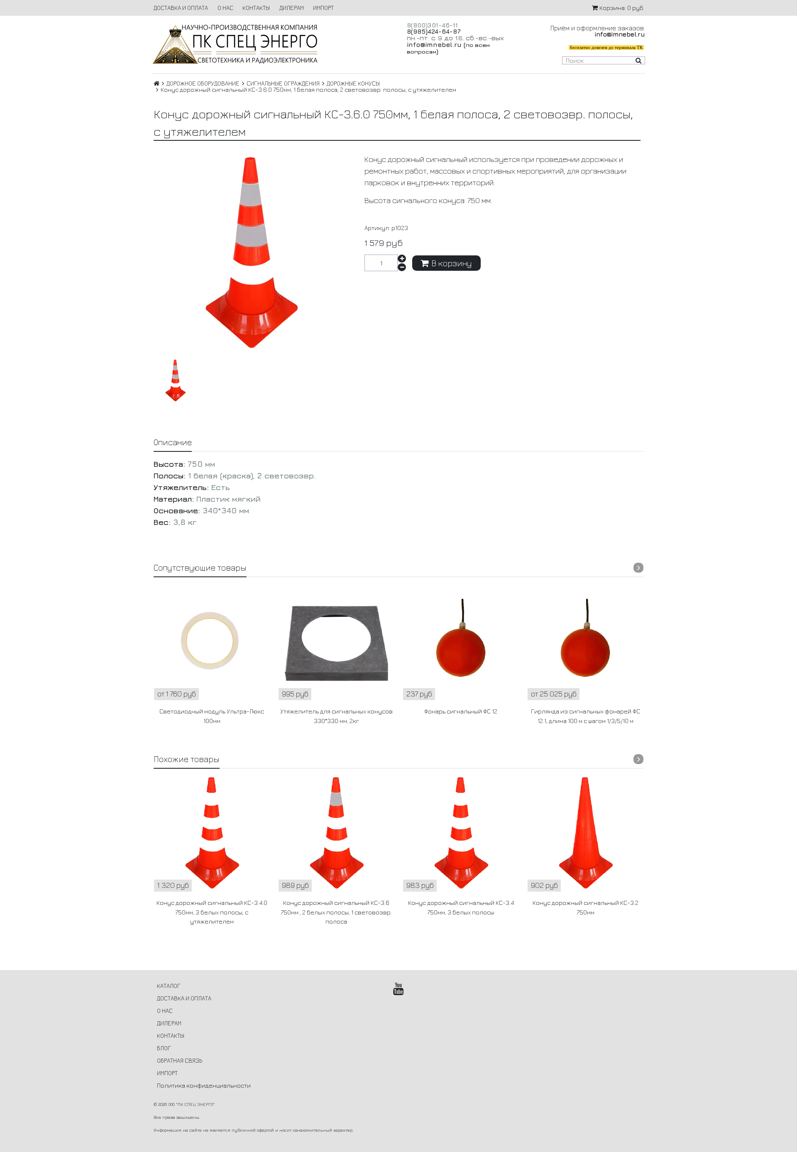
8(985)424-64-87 (434, 31)
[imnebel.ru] (271, 44)
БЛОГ (164, 1048)
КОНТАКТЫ (256, 8)
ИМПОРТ (323, 8)
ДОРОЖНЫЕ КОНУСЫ (353, 83)
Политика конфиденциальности (204, 1085)
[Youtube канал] (398, 989)
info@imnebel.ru (434, 44)
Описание (173, 442)
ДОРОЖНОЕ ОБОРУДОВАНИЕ (203, 83)
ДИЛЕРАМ (291, 8)
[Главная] (156, 83)
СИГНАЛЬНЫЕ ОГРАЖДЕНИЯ (283, 83)
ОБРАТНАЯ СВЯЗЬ (179, 1060)
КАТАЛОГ (169, 985)
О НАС (225, 8)
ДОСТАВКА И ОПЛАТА (181, 8)
